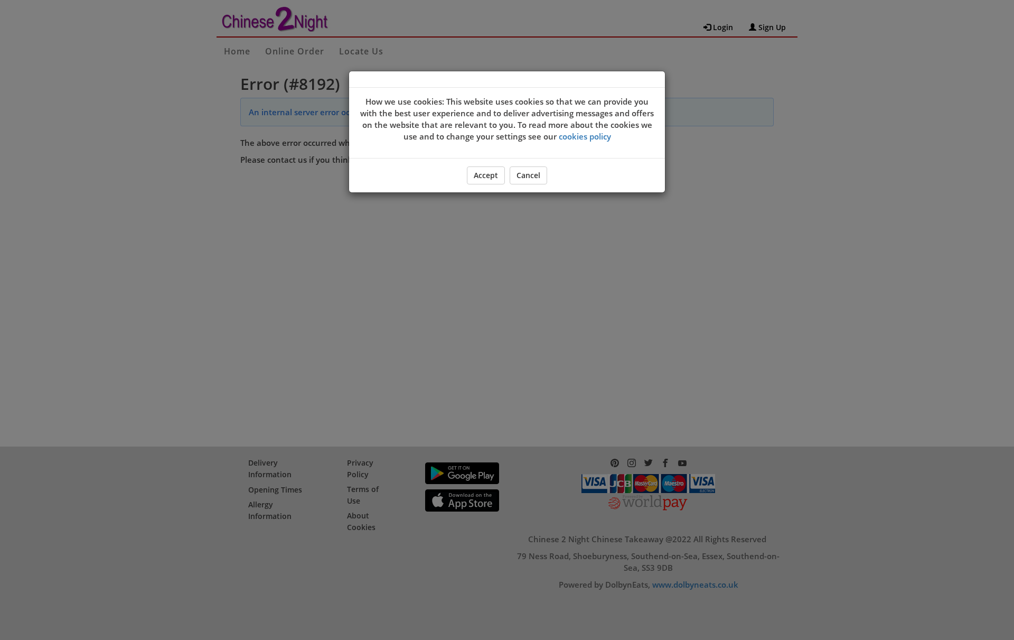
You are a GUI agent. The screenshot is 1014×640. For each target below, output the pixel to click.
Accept (486, 175)
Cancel (528, 175)
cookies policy (585, 136)
